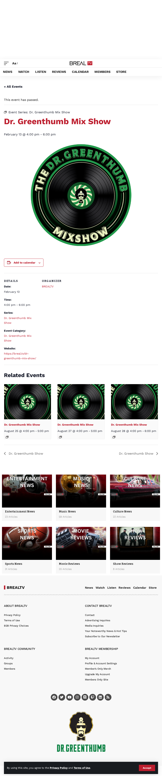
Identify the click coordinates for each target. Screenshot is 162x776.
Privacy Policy (59, 767)
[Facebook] (54, 697)
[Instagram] (77, 697)
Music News (67, 511)
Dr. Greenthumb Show (25, 453)
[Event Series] (7, 437)
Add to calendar (24, 262)
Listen (111, 587)
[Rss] (108, 697)
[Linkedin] (100, 697)
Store (153, 587)
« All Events (13, 86)
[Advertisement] (81, 29)
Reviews (125, 587)
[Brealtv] (81, 63)
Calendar (139, 587)
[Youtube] (69, 697)
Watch (100, 587)
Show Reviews (123, 564)
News (89, 587)
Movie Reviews (69, 564)
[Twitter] (61, 697)
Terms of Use (82, 767)
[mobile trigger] (7, 63)
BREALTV (48, 286)
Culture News (122, 511)
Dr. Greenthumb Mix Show (22, 424)
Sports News (13, 564)
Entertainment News (20, 511)
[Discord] (85, 697)
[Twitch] (92, 697)
